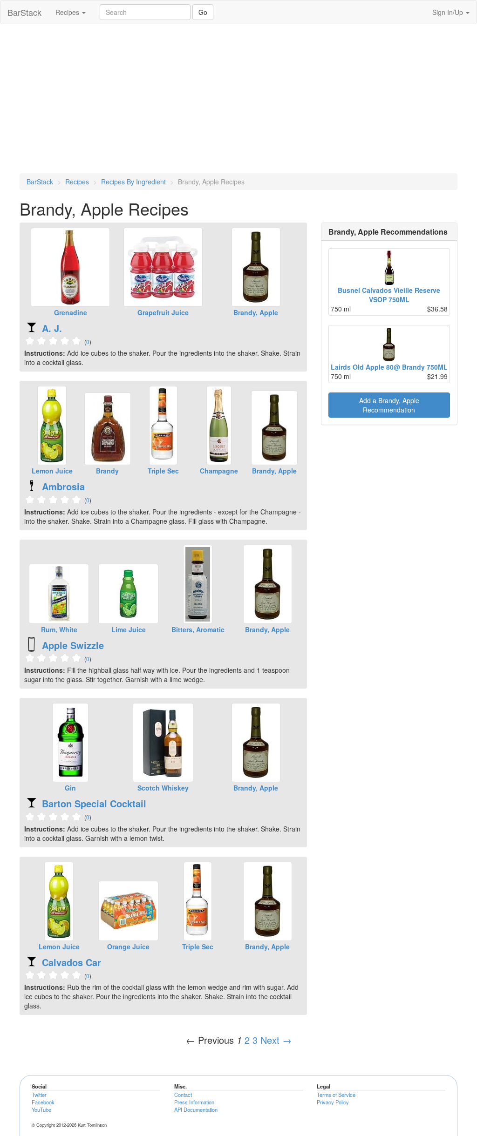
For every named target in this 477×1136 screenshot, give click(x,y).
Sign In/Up (448, 12)
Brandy (107, 470)
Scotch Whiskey (163, 787)
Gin (70, 787)
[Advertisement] (238, 99)
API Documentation (196, 1109)
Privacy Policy (333, 1102)
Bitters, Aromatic (198, 629)
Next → (276, 1040)
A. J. (52, 328)
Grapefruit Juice (163, 312)
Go (202, 12)
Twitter (39, 1094)
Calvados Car (71, 962)
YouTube (41, 1109)
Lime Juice (128, 629)
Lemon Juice (52, 470)
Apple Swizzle (73, 645)
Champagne (219, 470)
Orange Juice (128, 946)
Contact (183, 1094)
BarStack (24, 12)
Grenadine (70, 312)
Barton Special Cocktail (94, 803)
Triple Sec (163, 470)
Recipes (68, 12)
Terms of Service (336, 1094)
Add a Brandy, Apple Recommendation (389, 405)
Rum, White (59, 629)
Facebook (43, 1102)
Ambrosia (63, 486)
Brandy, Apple (255, 312)
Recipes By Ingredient (133, 181)
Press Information (194, 1102)
